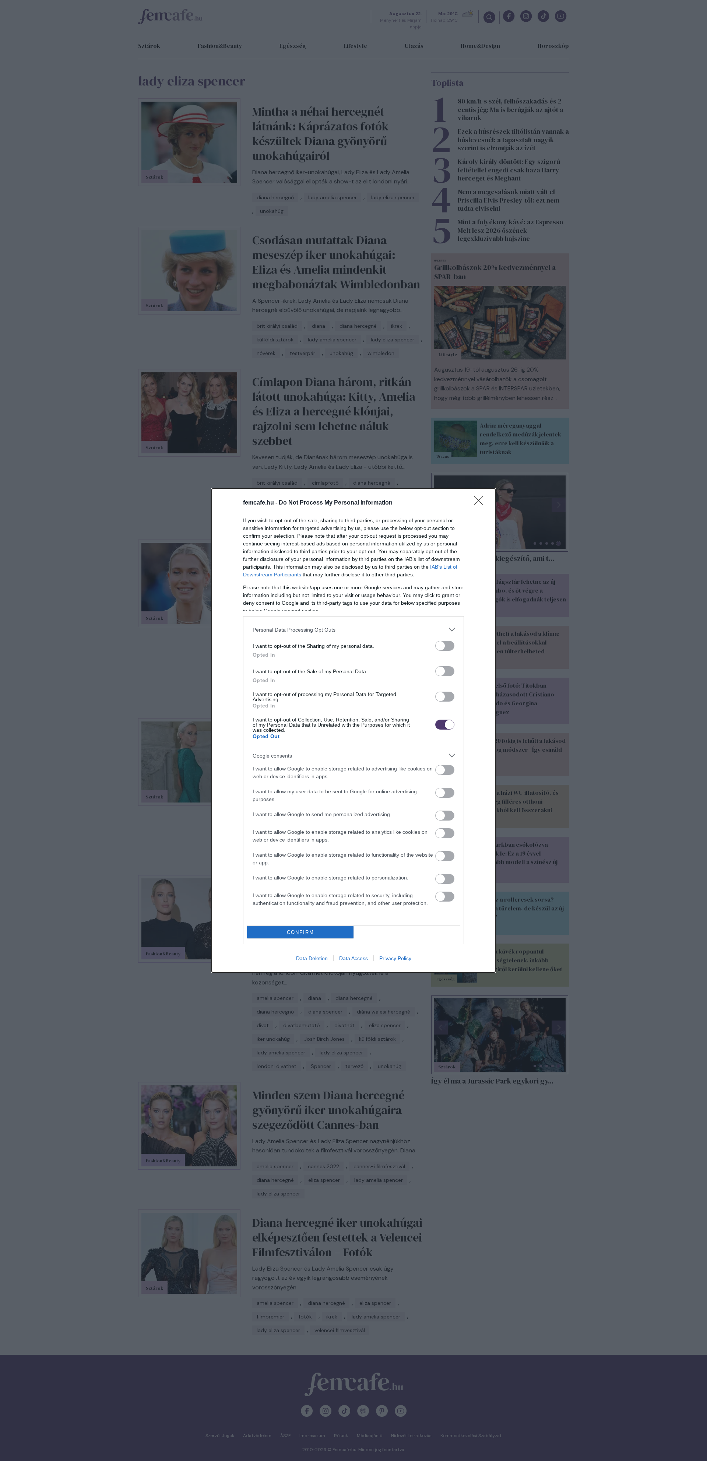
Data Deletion (312, 958)
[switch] (444, 646)
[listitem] (353, 629)
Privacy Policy (395, 958)
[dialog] (353, 730)
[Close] (481, 503)
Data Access (353, 958)
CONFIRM (300, 932)
